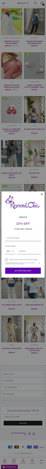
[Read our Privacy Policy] (39, 263)
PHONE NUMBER (10, 246)
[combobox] (10, 251)
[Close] (42, 194)
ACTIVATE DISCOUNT (23, 271)
